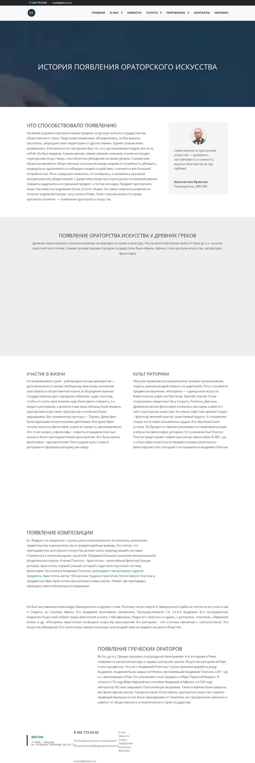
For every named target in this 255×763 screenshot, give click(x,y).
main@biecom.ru (85, 761)
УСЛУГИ (152, 12)
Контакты (125, 747)
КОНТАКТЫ (202, 12)
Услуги (123, 740)
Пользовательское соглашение (95, 740)
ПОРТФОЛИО (175, 12)
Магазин (124, 750)
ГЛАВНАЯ (98, 12)
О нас (122, 732)
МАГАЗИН (221, 12)
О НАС (114, 12)
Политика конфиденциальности (96, 745)
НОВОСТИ (134, 12)
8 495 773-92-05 (86, 732)
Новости (124, 736)
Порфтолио (126, 743)
